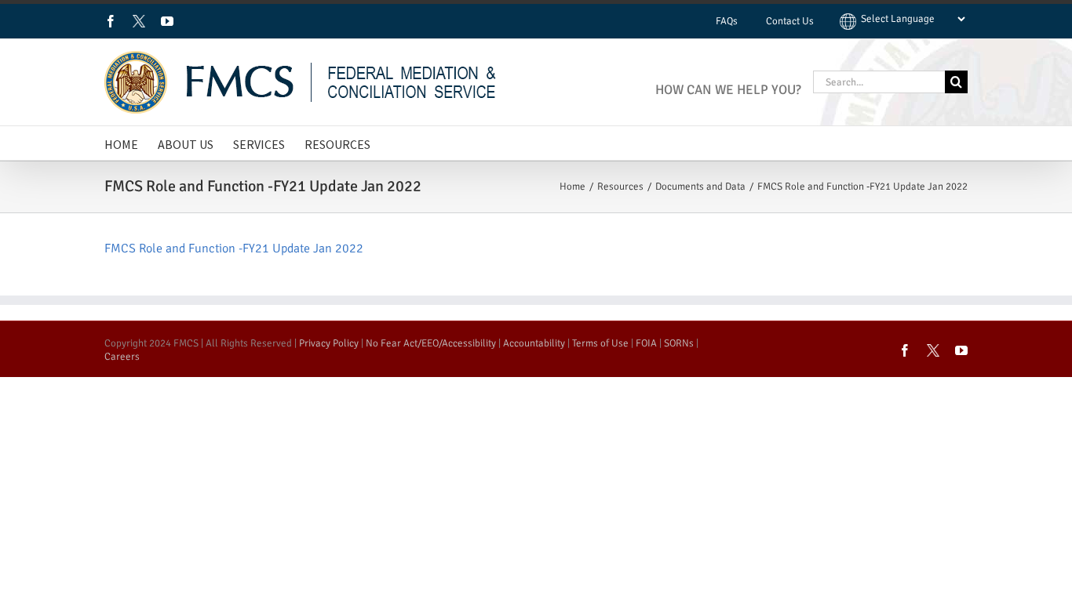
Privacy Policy (329, 343)
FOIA (646, 343)
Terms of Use (600, 343)
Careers (122, 356)
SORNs (679, 343)
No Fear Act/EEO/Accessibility (431, 343)
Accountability (534, 343)
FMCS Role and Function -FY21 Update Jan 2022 (233, 248)
